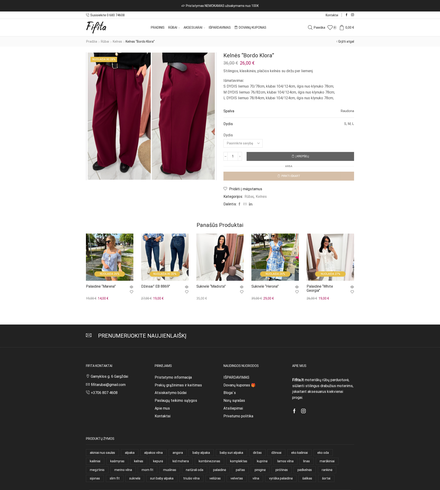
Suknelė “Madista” (211, 286)
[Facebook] (346, 15)
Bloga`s (229, 393)
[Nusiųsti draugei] (245, 204)
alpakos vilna (153, 452)
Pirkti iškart (290, 176)
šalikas (307, 478)
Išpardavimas (220, 27)
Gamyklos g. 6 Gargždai (109, 376)
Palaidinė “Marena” (101, 286)
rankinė (327, 470)
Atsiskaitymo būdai (171, 393)
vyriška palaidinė (281, 478)
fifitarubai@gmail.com (108, 385)
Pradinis (158, 27)
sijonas (95, 478)
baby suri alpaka (231, 452)
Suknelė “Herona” (265, 286)
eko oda (323, 452)
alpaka (130, 452)
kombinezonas (209, 461)
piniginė (260, 470)
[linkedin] (250, 204)
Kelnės (117, 41)
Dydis (228, 135)
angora (178, 452)
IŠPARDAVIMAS (236, 377)
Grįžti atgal (346, 41)
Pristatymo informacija (173, 377)
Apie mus (162, 408)
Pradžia (91, 41)
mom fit (147, 470)
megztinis (97, 470)
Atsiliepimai (233, 408)
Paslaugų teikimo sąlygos (176, 400)
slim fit (115, 478)
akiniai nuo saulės (102, 452)
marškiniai (327, 461)
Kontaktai (332, 15)
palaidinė (219, 470)
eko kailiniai (299, 452)
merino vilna (123, 470)
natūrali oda (194, 470)
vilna (256, 478)
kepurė (158, 461)
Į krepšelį (302, 156)
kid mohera (181, 461)
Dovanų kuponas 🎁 (239, 385)
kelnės (138, 461)
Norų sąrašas (234, 400)
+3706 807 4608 (104, 393)
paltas (240, 470)
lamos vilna (285, 461)
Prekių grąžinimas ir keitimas (178, 385)
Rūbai (172, 27)
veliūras (215, 478)
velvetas (237, 478)
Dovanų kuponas (252, 27)
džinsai (276, 452)
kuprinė (262, 461)
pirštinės (281, 470)
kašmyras (117, 461)
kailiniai (95, 461)
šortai (326, 478)
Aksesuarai (193, 27)
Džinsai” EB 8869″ (155, 286)
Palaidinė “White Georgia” (320, 288)
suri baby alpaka (161, 478)
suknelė (134, 478)
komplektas (238, 461)
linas (306, 461)
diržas (257, 452)
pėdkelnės (304, 470)
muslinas (169, 470)
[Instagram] (352, 15)
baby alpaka (201, 452)
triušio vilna (191, 478)
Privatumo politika (238, 416)
